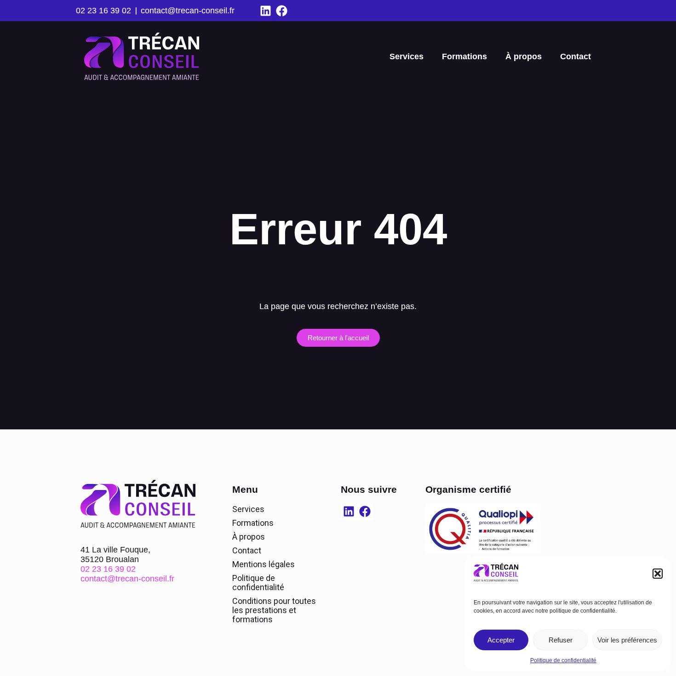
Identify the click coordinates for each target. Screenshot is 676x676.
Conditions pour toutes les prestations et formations (274, 610)
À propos (523, 56)
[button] (657, 573)
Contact (575, 56)
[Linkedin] (266, 11)
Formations (464, 56)
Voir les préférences (627, 640)
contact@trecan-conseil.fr (188, 10)
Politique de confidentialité (563, 660)
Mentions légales (263, 564)
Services (407, 56)
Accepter (501, 640)
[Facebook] (282, 11)
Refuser (561, 640)
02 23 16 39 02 (103, 10)
